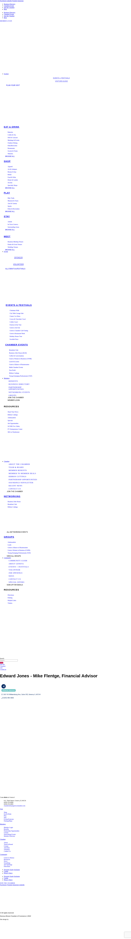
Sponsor (18, 257)
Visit (1, 809)
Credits (6, 871)
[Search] (1, 663)
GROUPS (9, 537)
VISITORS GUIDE (61, 81)
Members (3, 824)
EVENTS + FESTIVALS (61, 78)
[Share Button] (3, 686)
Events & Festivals (19, 305)
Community (3, 854)
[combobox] (9, 660)
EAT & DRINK (11, 127)
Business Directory (9, 4)
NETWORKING (12, 496)
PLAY (7, 193)
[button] (67, 74)
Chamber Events (9, 6)
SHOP (7, 161)
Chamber (3, 839)
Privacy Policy (8, 873)
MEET (7, 236)
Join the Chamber (9, 7)
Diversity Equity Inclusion (12, 869)
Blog (5, 9)
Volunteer (18, 264)
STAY (7, 216)
